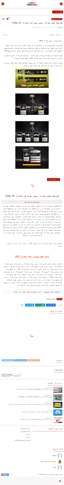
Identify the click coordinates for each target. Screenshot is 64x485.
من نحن (28, 434)
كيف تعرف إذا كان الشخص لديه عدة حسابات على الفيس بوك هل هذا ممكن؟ (30, 404)
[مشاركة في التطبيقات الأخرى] (22, 305)
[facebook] (8, 475)
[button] (51, 305)
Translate (16, 376)
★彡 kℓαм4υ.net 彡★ (43, 474)
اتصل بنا (28, 437)
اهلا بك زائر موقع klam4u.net (22, 440)
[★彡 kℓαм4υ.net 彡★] (32, 3)
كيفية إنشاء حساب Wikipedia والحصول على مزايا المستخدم (34, 389)
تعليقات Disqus (7, 360)
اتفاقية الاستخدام (25, 431)
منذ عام (49, 410)
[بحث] (3, 4)
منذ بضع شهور (48, 387)
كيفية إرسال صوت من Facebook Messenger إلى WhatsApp (35, 396)
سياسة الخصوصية (25, 428)
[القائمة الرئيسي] (61, 4)
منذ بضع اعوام (48, 395)
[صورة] (57, 390)
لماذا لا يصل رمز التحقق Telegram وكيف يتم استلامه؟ (36, 419)
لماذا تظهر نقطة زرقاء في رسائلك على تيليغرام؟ (37, 411)
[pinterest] (2, 475)
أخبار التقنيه (57, 19)
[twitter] (5, 475)
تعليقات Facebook (20, 360)
